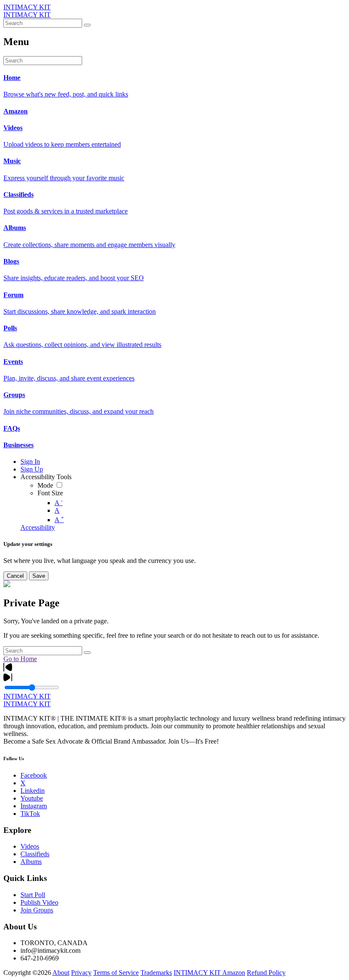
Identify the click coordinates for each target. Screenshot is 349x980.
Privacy (81, 972)
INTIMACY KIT (27, 7)
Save (38, 576)
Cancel (15, 576)
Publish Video (39, 902)
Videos (29, 846)
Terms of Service (116, 972)
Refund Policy (266, 972)
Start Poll (32, 894)
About (60, 972)
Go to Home (20, 658)
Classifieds (34, 854)
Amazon (233, 972)
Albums (31, 861)
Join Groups (36, 910)
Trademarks (156, 972)
